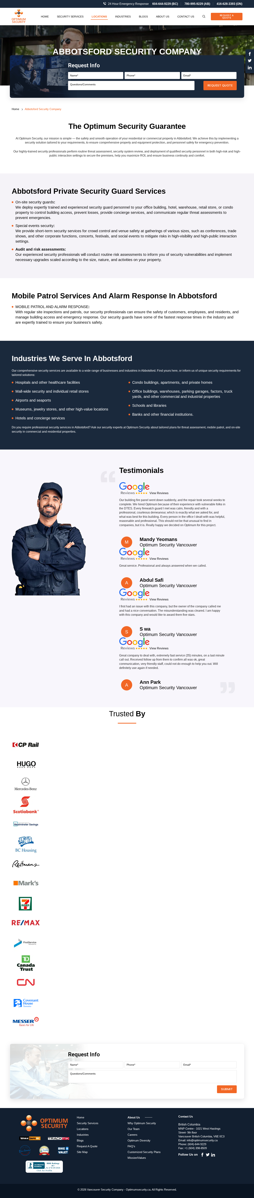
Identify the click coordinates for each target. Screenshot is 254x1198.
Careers (132, 1134)
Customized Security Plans (144, 1152)
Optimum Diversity (139, 1140)
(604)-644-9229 (197, 1144)
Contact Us (185, 16)
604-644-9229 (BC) (165, 3)
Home (45, 16)
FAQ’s (131, 1146)
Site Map (82, 1152)
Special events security (34, 226)
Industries (123, 16)
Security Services (70, 16)
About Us (162, 16)
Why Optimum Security (142, 1123)
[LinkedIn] (250, 68)
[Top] (248, 839)
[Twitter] (250, 61)
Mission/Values (137, 1157)
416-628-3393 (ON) (229, 3)
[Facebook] (250, 54)
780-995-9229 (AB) (197, 3)
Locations (99, 16)
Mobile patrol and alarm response (51, 307)
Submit (227, 1089)
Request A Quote (227, 17)
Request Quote (220, 85)
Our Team (134, 1129)
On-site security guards (34, 202)
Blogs (143, 16)
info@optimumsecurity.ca (202, 1140)
